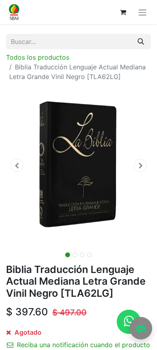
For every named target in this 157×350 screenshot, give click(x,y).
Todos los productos (37, 57)
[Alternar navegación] (142, 12)
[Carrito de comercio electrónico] (123, 12)
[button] (17, 165)
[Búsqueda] (141, 41)
